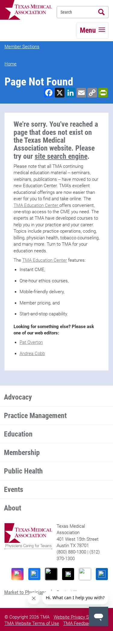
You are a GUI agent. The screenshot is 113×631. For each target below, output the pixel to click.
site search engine (61, 156)
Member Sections (22, 46)
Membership (22, 452)
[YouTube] (85, 574)
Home (11, 64)
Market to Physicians (25, 592)
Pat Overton (31, 342)
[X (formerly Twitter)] (68, 574)
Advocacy (18, 397)
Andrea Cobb (32, 353)
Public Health (23, 471)
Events (13, 489)
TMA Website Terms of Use (32, 623)
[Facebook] (34, 574)
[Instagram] (17, 574)
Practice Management (35, 415)
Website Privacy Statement (80, 617)
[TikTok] (51, 574)
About (12, 508)
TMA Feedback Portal (84, 623)
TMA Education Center (36, 205)
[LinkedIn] (102, 574)
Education (18, 434)
